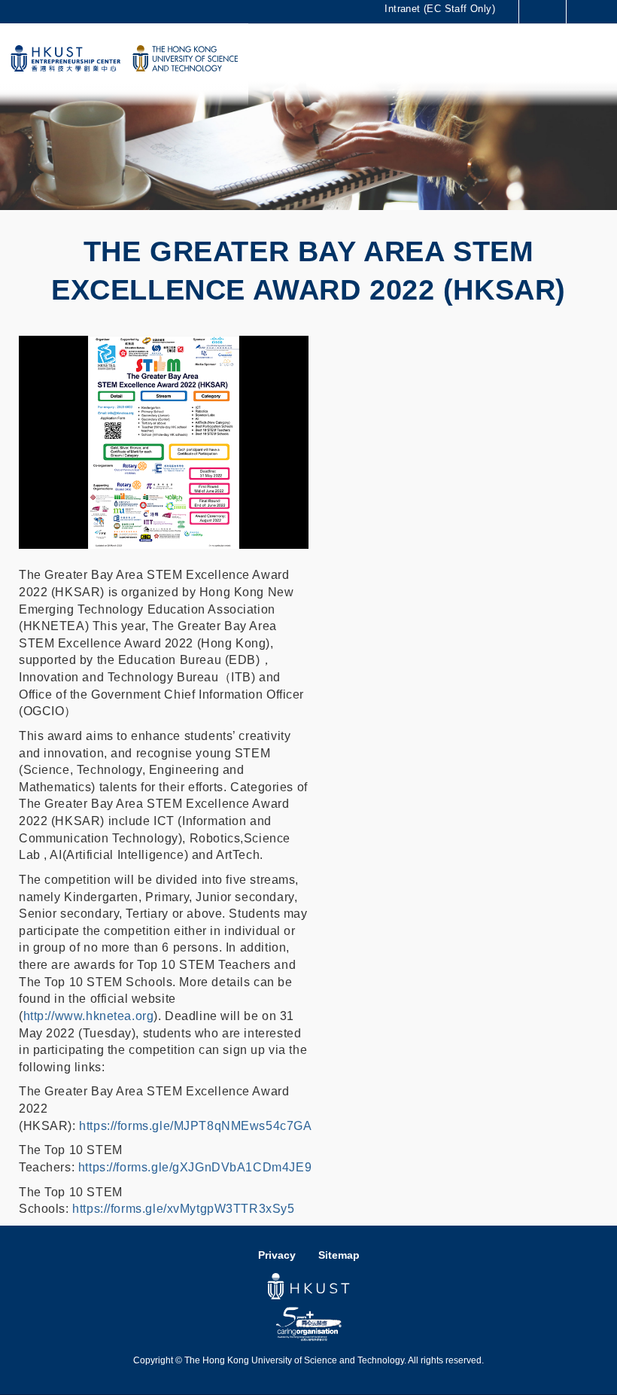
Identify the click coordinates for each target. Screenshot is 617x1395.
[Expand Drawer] (543, 12)
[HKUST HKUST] (185, 58)
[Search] (594, 12)
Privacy (277, 1255)
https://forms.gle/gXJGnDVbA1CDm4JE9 (195, 1167)
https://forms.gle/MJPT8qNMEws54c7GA (195, 1125)
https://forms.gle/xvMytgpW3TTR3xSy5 (183, 1208)
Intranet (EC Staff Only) (439, 8)
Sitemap (339, 1255)
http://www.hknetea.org (88, 1016)
